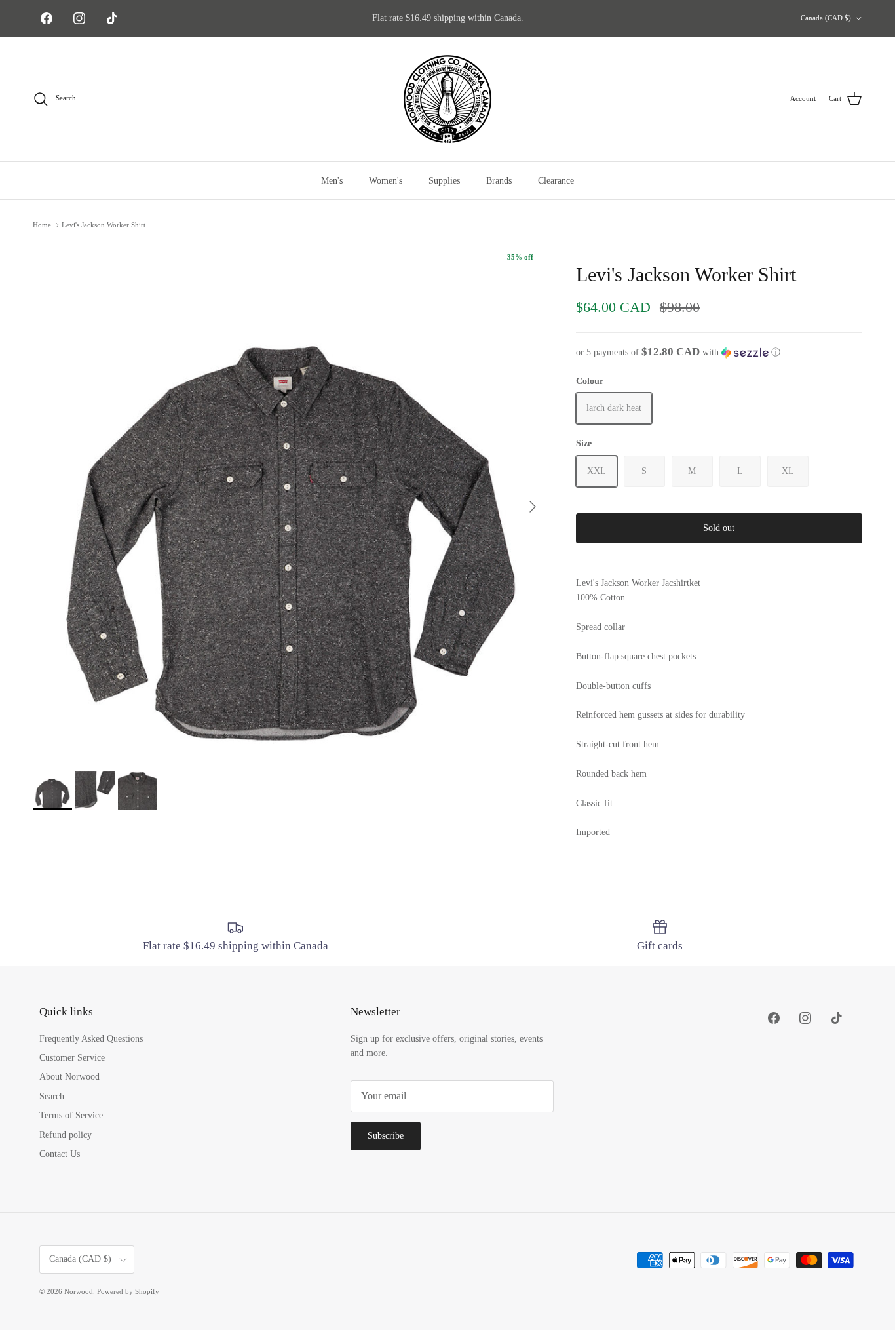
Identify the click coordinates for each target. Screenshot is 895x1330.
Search (51, 1096)
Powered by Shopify (128, 1291)
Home (42, 225)
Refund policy (65, 1135)
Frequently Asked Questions (91, 1039)
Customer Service (72, 1058)
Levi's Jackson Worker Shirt (103, 225)
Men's (332, 181)
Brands (499, 181)
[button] (719, 352)
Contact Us (59, 1154)
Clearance (556, 181)
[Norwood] (447, 99)
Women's (385, 181)
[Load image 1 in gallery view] (290, 500)
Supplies (444, 181)
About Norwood (69, 1077)
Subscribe (386, 1136)
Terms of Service (71, 1115)
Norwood (78, 1291)
